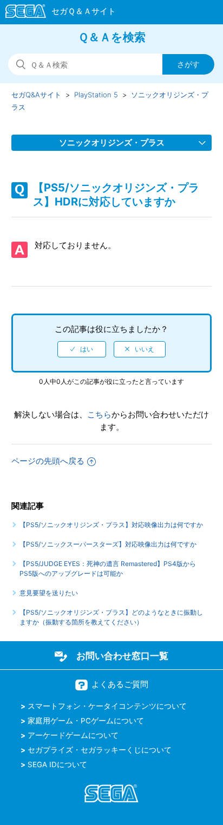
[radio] (81, 349)
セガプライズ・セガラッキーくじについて (100, 750)
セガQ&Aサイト (36, 94)
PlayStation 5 (96, 94)
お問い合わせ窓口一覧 (122, 655)
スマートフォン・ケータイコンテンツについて (107, 706)
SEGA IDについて (57, 764)
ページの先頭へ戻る (47, 461)
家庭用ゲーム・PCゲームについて (86, 720)
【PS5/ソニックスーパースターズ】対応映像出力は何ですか (107, 544)
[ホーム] (55, 13)
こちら (99, 414)
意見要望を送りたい (48, 593)
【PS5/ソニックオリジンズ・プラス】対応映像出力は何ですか (111, 525)
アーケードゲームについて (73, 735)
